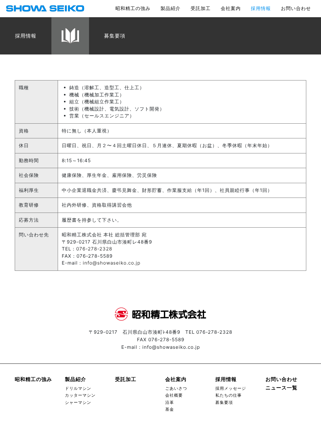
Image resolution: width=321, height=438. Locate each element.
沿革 (169, 402)
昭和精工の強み (132, 8)
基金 (169, 409)
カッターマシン (80, 395)
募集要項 (224, 402)
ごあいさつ (176, 388)
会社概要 (174, 395)
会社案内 (231, 8)
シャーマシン (78, 402)
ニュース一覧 (281, 387)
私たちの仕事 (228, 395)
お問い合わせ (296, 8)
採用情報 (261, 8)
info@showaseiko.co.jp (111, 263)
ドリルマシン (78, 388)
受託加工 (201, 8)
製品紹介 (170, 8)
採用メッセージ (230, 388)
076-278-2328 (94, 249)
